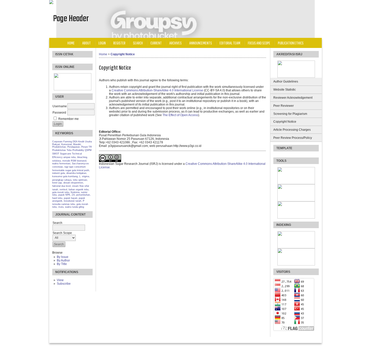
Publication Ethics (291, 42)
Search (138, 42)
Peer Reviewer (283, 106)
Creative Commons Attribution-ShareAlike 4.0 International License (157, 90)
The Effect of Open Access (180, 115)
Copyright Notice (284, 121)
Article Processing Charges (292, 129)
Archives (175, 42)
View (60, 280)
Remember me (68, 119)
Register (119, 42)
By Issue (62, 257)
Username (59, 106)
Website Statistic (284, 89)
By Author (63, 260)
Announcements (200, 42)
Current (156, 42)
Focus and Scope (259, 42)
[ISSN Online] (72, 89)
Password (59, 112)
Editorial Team (230, 42)
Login (102, 42)
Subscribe (64, 283)
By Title (62, 264)
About (86, 42)
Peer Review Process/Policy (292, 138)
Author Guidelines (285, 81)
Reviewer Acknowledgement (292, 97)
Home (71, 42)
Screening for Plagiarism (290, 114)
